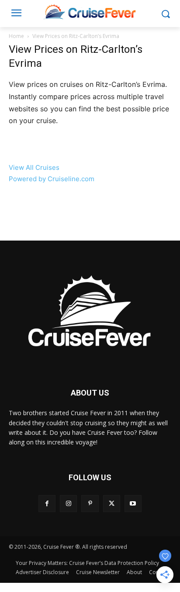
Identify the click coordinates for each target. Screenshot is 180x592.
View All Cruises (34, 167)
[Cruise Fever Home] (90, 11)
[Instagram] (68, 503)
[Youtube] (133, 503)
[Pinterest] (89, 503)
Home (16, 36)
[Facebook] (46, 503)
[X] (111, 503)
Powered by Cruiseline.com (51, 179)
